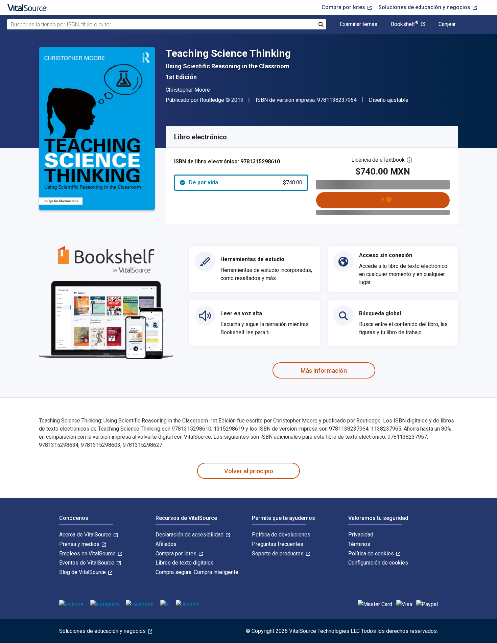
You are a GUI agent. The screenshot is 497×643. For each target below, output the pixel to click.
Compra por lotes (344, 7)
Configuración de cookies (378, 562)
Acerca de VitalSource (86, 534)
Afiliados (166, 544)
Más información (324, 370)
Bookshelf (405, 24)
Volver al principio (248, 471)
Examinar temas (358, 24)
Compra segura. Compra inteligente (197, 572)
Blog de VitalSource (83, 572)
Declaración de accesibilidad (190, 534)
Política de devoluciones (281, 534)
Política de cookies (371, 553)
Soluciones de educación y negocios (425, 7)
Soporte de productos (278, 553)
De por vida (245, 182)
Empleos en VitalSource (88, 553)
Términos (359, 544)
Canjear (447, 24)
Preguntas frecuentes (277, 544)
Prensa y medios (80, 544)
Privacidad (360, 534)
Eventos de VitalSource (87, 562)
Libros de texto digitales (185, 562)
